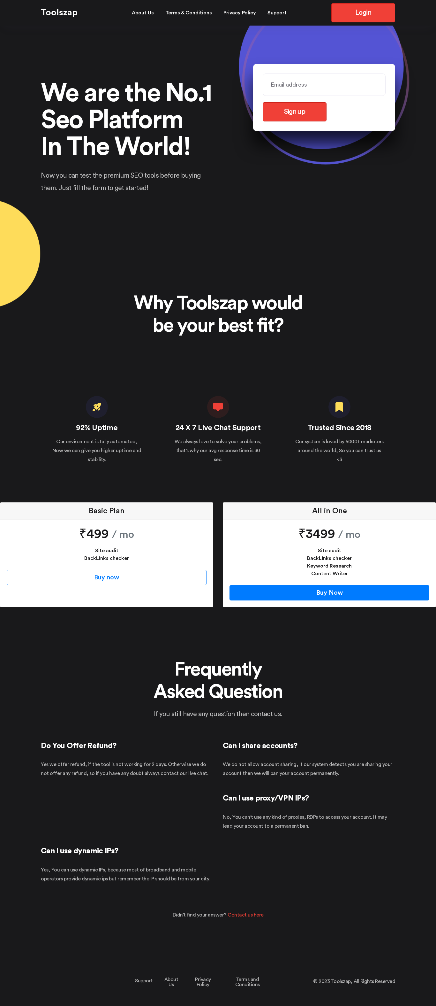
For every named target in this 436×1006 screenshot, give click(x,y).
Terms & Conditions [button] (188, 12)
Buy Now (329, 593)
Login (363, 12)
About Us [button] (143, 12)
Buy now (106, 577)
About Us (171, 982)
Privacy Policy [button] (239, 12)
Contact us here (246, 914)
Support (144, 980)
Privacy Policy (203, 982)
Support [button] (277, 12)
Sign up (294, 111)
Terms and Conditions (247, 982)
